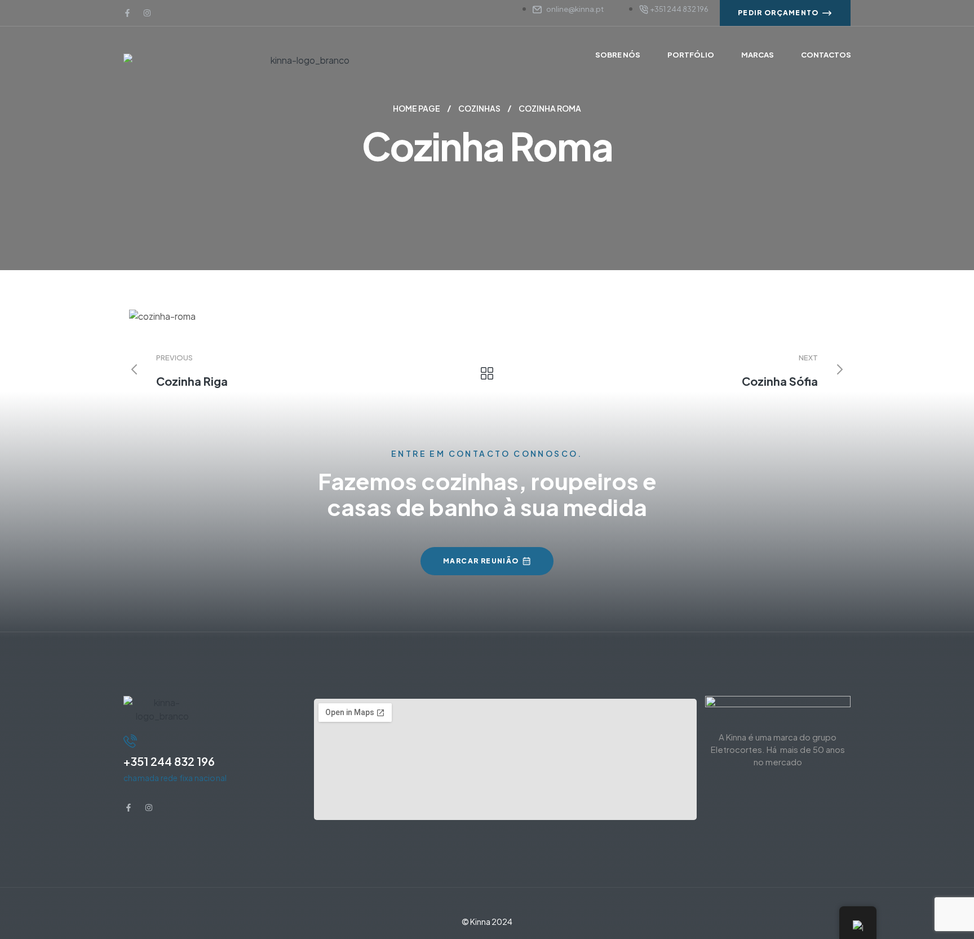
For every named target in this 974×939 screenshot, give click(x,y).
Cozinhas (479, 108)
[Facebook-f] (127, 13)
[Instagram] (147, 13)
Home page (416, 108)
